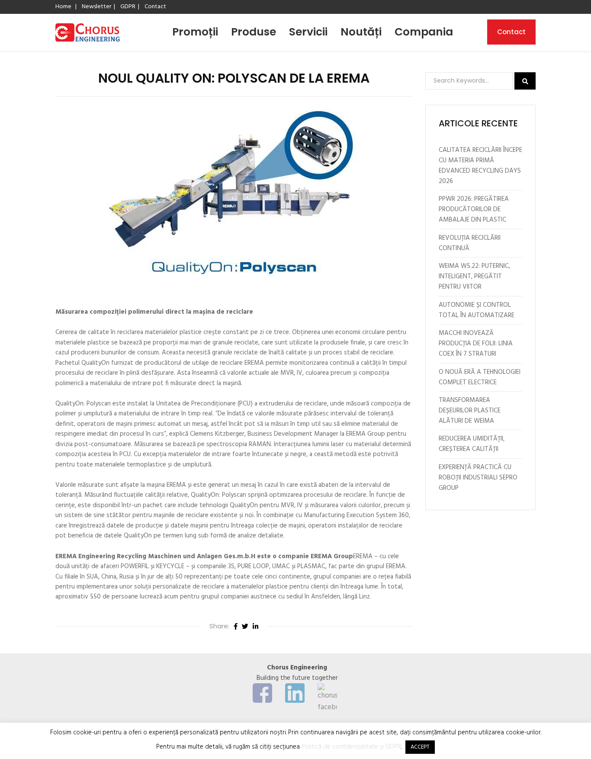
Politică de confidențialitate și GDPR (351, 747)
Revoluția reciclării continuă (470, 243)
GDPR (127, 7)
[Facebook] (236, 626)
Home (63, 7)
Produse (253, 31)
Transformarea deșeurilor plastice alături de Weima (470, 410)
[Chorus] (87, 32)
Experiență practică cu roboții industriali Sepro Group (478, 477)
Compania (424, 31)
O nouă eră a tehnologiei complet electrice (479, 377)
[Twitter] (245, 626)
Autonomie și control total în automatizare (476, 310)
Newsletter (96, 7)
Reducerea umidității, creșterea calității (471, 444)
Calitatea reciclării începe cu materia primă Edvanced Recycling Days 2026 (480, 166)
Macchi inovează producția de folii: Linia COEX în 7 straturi (476, 343)
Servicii (308, 31)
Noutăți (361, 31)
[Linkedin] (255, 626)
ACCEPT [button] (420, 747)
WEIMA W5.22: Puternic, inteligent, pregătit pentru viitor (474, 276)
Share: (219, 625)
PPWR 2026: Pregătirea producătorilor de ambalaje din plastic (474, 209)
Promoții (195, 31)
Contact (155, 7)
